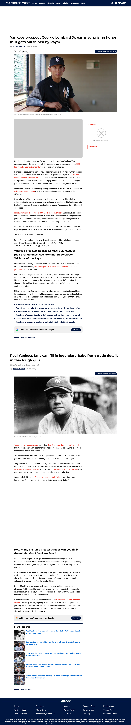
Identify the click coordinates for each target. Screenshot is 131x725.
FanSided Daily (20, 710)
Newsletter (75, 3)
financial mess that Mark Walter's (48, 477)
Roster (58, 3)
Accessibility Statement (45, 714)
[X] (112, 3)
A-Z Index (67, 714)
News (34, 3)
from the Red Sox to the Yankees (64, 469)
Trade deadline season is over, (26, 445)
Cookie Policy (108, 710)
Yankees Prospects (28, 337)
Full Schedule (93, 146)
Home (16, 337)
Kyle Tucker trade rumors (24, 191)
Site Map (86, 714)
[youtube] (116, 3)
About (16, 706)
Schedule (50, 3)
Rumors (42, 3)
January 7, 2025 (45, 246)
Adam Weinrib (19, 46)
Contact (66, 706)
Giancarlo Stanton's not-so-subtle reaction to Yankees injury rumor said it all (49, 319)
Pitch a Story (41, 710)
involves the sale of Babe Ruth (26, 469)
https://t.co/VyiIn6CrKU (28, 243)
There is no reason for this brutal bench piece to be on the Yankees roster (48, 308)
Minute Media (14, 719)
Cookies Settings (110, 714)
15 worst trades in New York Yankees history (35, 304)
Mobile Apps (108, 706)
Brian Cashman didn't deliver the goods (64, 445)
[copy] (26, 51)
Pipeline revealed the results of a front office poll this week (38, 213)
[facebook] (108, 3)
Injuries (65, 3)
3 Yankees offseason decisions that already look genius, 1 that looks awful (48, 315)
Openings (39, 706)
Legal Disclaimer (20, 714)
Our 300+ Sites (89, 706)
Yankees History (27, 689)
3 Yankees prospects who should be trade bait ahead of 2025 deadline (46, 322)
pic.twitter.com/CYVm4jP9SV (51, 243)
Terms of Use (88, 710)
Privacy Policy (69, 710)
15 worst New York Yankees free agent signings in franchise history (45, 311)
